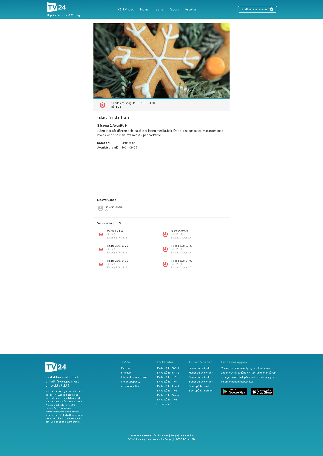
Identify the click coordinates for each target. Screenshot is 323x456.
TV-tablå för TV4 (166, 381)
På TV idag (125, 9)
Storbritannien (161, 435)
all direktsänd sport (72, 415)
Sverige (174, 435)
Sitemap (126, 372)
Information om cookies (135, 377)
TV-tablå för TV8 (166, 399)
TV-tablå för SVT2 (167, 372)
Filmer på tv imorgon (201, 372)
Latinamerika (186, 435)
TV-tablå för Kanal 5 (168, 386)
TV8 (118, 107)
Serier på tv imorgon (201, 381)
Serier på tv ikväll (199, 377)
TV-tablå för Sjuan (167, 395)
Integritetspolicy (130, 381)
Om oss (125, 368)
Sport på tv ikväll (199, 386)
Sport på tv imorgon (201, 390)
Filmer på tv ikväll (199, 368)
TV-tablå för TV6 (166, 390)
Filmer (145, 9)
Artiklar (190, 9)
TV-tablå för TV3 (166, 377)
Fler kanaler (163, 404)
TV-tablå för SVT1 (167, 368)
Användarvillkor (130, 386)
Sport (174, 9)
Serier (160, 9)
